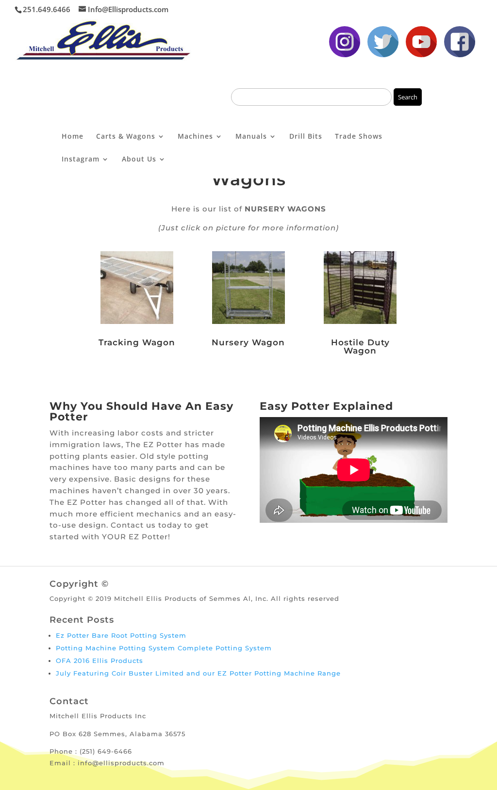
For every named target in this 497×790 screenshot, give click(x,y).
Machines (195, 137)
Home (72, 137)
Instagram (80, 159)
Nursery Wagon (248, 342)
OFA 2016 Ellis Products (99, 660)
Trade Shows (358, 137)
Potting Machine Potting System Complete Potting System (164, 648)
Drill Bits (305, 137)
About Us (139, 159)
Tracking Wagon (137, 342)
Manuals (251, 137)
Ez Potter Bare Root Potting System (121, 635)
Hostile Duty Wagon (360, 346)
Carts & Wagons (125, 137)
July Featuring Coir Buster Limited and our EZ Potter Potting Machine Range (198, 673)
